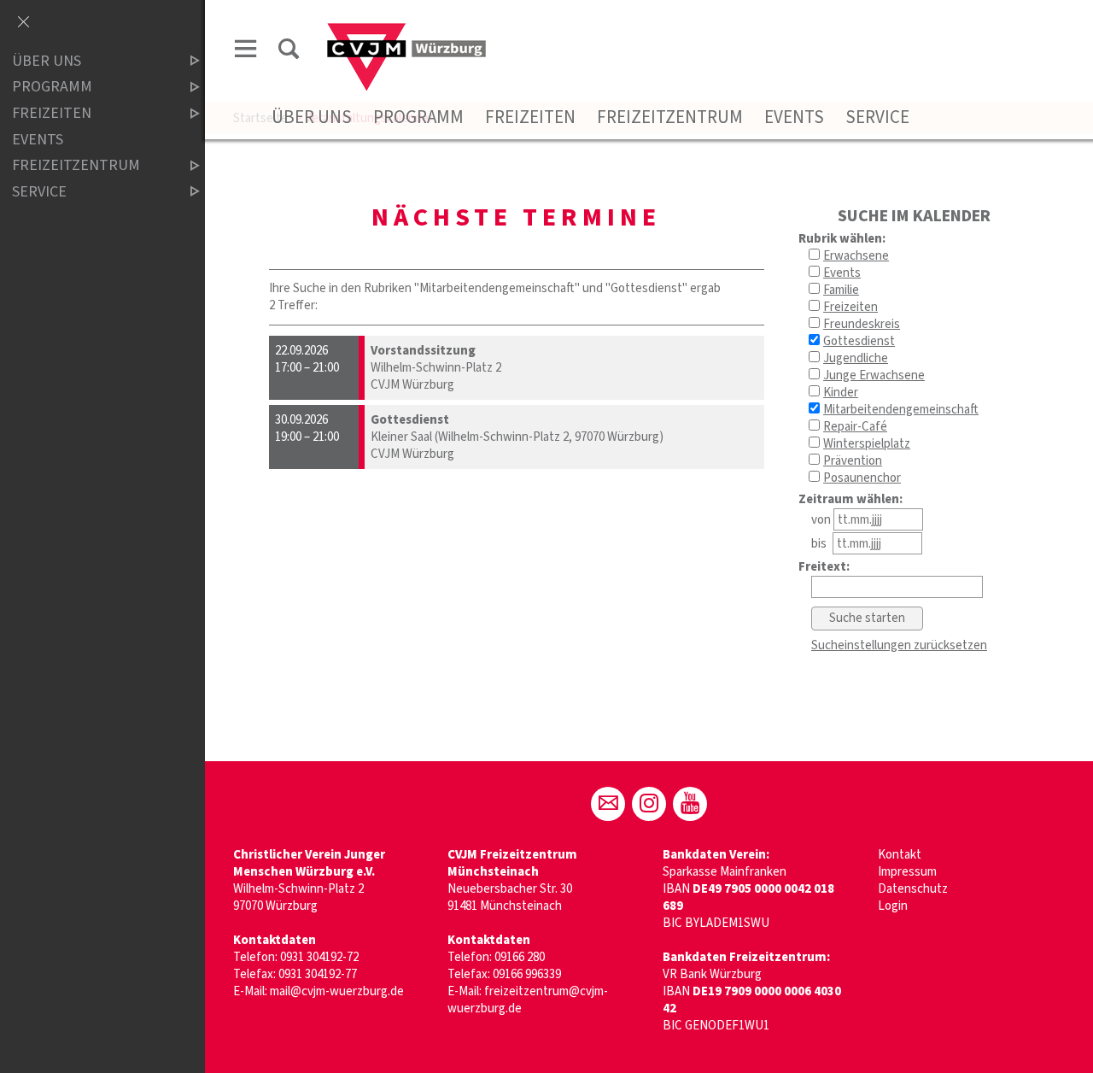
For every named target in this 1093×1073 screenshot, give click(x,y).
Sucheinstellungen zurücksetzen (899, 645)
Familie (841, 290)
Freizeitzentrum (670, 117)
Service (877, 117)
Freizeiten (530, 117)
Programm (418, 117)
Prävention (852, 461)
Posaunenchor (862, 478)
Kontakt (899, 855)
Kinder (840, 393)
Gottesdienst (859, 341)
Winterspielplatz (866, 444)
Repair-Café (855, 427)
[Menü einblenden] (246, 51)
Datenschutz (913, 889)
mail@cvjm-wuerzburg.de (337, 991)
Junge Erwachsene (874, 375)
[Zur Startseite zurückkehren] (406, 31)
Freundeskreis (861, 324)
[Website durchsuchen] (288, 51)
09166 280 (519, 957)
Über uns (312, 117)
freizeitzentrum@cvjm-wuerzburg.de (527, 999)
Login (893, 906)
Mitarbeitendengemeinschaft (901, 410)
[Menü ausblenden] (23, 23)
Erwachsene (856, 256)
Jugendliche (855, 358)
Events (794, 117)
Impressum (907, 872)
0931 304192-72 (319, 957)
